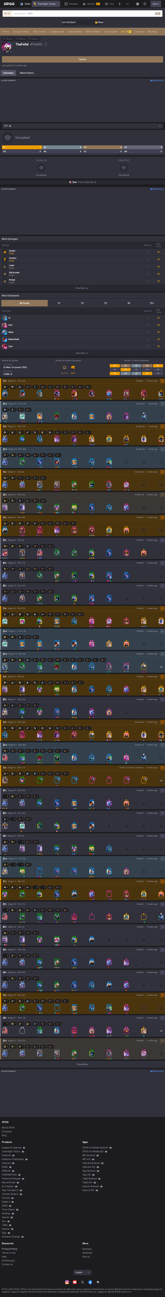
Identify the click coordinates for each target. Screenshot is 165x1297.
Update (82, 59)
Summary (8, 73)
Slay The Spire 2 (10, 1190)
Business (87, 1249)
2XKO (5, 1205)
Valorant (6, 1163)
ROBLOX (6, 1171)
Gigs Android (88, 1171)
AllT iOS (86, 1159)
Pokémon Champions (13, 1159)
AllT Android (88, 1155)
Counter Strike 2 (10, 1194)
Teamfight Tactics (46, 4)
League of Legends (11, 1147)
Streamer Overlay (11, 1236)
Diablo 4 (6, 1202)
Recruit (86, 1256)
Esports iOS (88, 1190)
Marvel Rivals (8, 1182)
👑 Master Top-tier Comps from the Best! (100, 22)
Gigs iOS (86, 1174)
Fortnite (6, 1198)
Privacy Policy (9, 1249)
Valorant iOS (88, 1167)
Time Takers (8, 1209)
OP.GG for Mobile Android (95, 1147)
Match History (27, 73)
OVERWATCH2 (9, 1174)
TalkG (5, 1225)
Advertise (87, 1253)
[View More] (127, 4)
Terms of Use (9, 1253)
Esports (6, 1229)
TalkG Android (89, 1178)
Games (5, 1217)
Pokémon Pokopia (11, 1178)
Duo (4, 1221)
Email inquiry (8, 1260)
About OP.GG (8, 1127)
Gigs (4, 1232)
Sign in (155, 4)
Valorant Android (91, 1163)
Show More (81, 288)
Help (4, 1256)
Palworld (6, 1155)
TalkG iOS (87, 1182)
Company (7, 1131)
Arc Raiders (8, 1186)
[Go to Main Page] (9, 4)
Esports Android (90, 1186)
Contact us (7, 1264)
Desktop (6, 1213)
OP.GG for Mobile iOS (92, 1151)
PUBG (5, 1167)
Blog (4, 1135)
